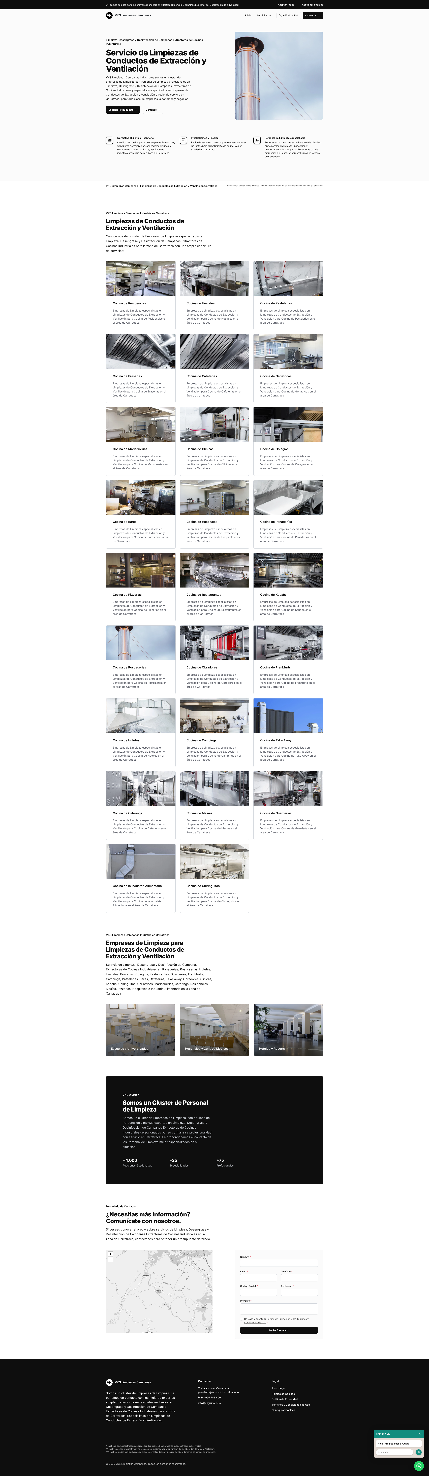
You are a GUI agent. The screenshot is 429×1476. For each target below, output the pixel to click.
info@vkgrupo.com (209, 1403)
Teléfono (286, 1271)
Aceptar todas (286, 4)
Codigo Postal (249, 1286)
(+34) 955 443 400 (209, 1397)
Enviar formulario (279, 1330)
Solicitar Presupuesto (121, 109)
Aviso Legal (278, 1388)
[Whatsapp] (419, 1466)
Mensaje (246, 1300)
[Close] (420, 1434)
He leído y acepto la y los (276, 1320)
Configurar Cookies (283, 1410)
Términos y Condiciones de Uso (291, 1404)
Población (287, 1286)
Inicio (248, 15)
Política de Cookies (283, 1393)
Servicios (262, 15)
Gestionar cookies (312, 4)
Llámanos (151, 109)
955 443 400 (290, 15)
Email (244, 1271)
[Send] (419, 1452)
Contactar (311, 15)
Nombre (245, 1256)
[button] (159, 1291)
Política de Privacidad (278, 1318)
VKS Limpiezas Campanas (132, 15)
